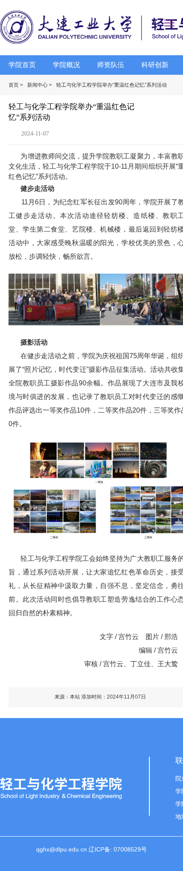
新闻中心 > (39, 85)
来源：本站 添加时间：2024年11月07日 (100, 697)
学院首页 (22, 64)
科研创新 (155, 64)
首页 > (16, 85)
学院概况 (66, 64)
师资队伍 (110, 64)
